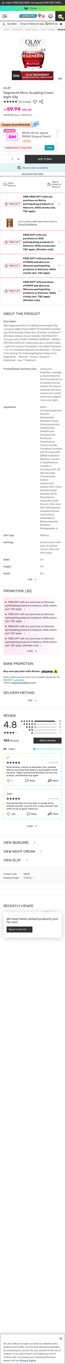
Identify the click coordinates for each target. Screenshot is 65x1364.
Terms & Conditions (27, 224)
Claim (49, 147)
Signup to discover (17, 929)
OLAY (7, 88)
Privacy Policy (28, 1360)
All (4, 749)
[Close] (61, 1338)
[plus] (18, 159)
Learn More (18, 680)
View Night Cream (19, 851)
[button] (60, 16)
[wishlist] (34, 101)
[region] (32, 1349)
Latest (11, 749)
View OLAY (12, 860)
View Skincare (16, 842)
